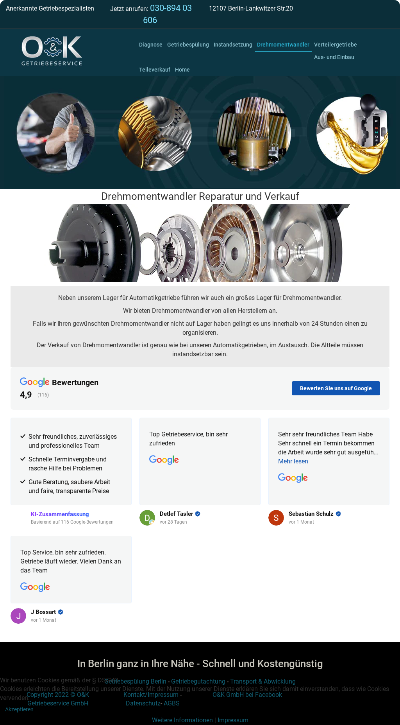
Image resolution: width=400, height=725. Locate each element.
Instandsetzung (233, 44)
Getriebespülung (188, 44)
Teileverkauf (154, 69)
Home (182, 69)
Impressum (233, 720)
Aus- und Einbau (334, 57)
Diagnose (150, 44)
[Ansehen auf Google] (164, 460)
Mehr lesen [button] (293, 461)
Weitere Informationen (182, 720)
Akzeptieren (19, 709)
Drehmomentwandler (283, 44)
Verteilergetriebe (335, 44)
